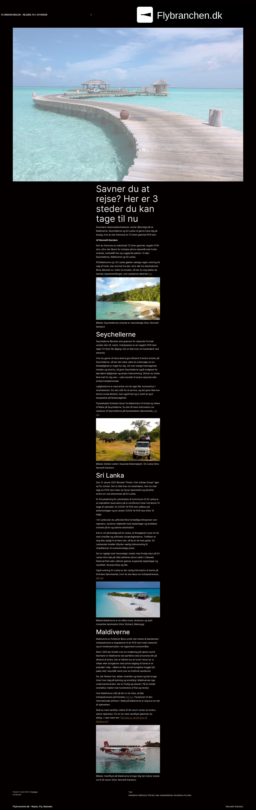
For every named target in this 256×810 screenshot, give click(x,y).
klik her (99, 578)
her (150, 273)
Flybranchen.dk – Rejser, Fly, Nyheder (24, 14)
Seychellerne (178, 795)
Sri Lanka (187, 795)
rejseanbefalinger (166, 795)
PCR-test (151, 795)
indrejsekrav (133, 795)
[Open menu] (91, 15)
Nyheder (34, 792)
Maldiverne (142, 795)
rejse (157, 795)
